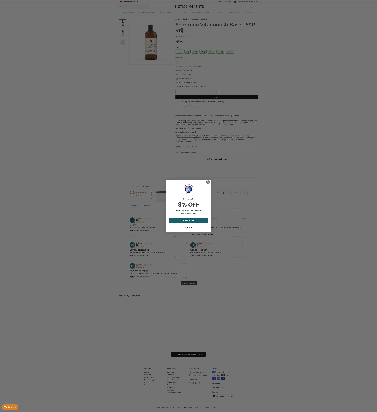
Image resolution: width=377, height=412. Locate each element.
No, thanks (188, 227)
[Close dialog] (208, 182)
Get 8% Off (188, 220)
